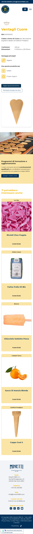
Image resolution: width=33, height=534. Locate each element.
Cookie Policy (15, 521)
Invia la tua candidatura (16, 501)
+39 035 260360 (6, 2)
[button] (25, 9)
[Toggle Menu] (30, 9)
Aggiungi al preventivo (11, 85)
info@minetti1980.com (20, 2)
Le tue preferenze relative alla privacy (14, 530)
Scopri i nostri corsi (10, 176)
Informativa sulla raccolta (6, 532)
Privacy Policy (5, 521)
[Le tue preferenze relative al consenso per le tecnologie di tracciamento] (3, 531)
